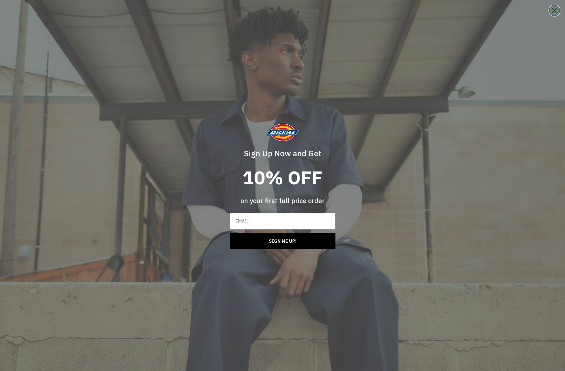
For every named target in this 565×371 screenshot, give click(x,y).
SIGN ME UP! (283, 241)
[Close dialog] (554, 10)
